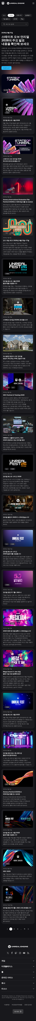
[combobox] (15, 24)
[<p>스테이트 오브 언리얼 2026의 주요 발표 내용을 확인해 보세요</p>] (18, 62)
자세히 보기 (6, 68)
